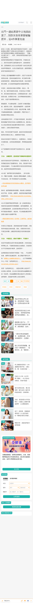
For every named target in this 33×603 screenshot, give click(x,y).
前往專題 (16, 469)
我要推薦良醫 (16, 507)
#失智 (10, 287)
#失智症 (4, 287)
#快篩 (25, 287)
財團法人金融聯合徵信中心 (12, 258)
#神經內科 (18, 287)
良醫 (2, 27)
